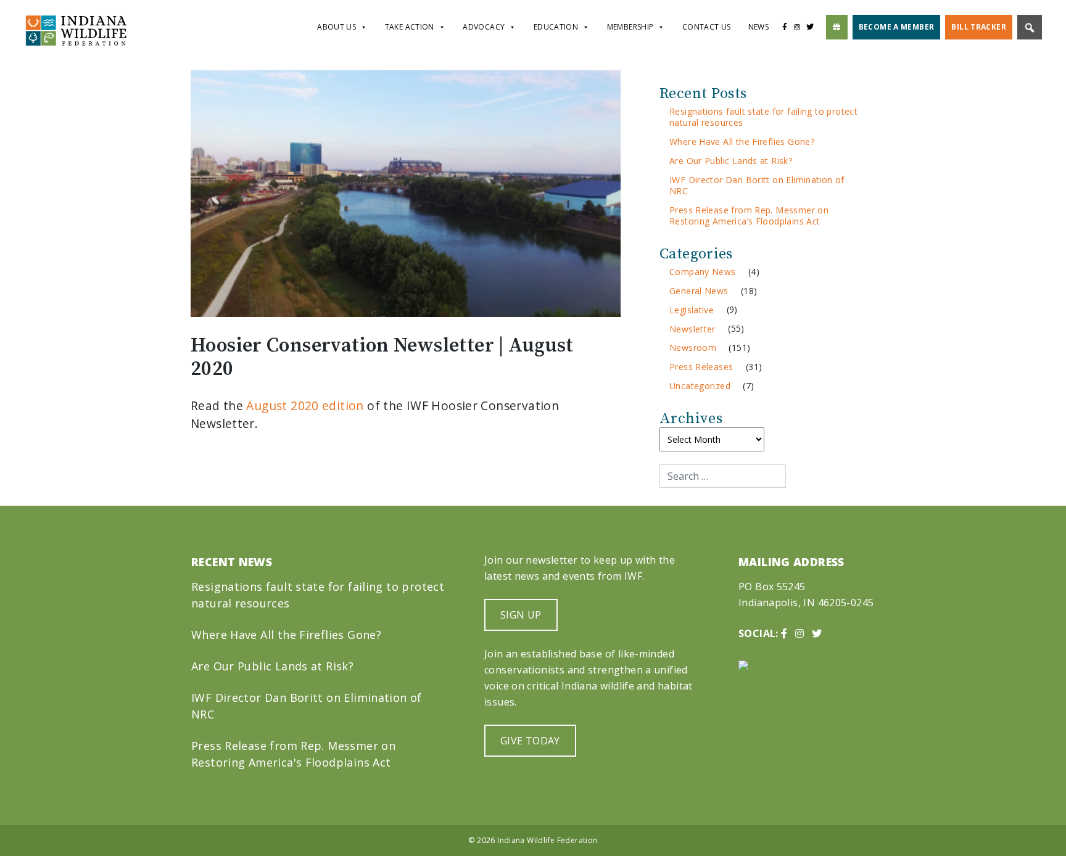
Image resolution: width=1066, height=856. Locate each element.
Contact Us (706, 27)
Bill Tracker (978, 27)
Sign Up (521, 615)
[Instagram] (797, 27)
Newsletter (692, 329)
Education (556, 27)
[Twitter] (813, 27)
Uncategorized (699, 386)
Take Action (409, 27)
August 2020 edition (304, 405)
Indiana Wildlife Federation (547, 840)
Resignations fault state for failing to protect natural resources (763, 116)
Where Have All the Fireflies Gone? (741, 141)
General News (699, 291)
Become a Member (897, 27)
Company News (702, 272)
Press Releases (701, 366)
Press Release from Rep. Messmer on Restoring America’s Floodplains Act (748, 215)
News (758, 27)
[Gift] (837, 27)
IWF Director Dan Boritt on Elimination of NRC (757, 185)
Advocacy (484, 27)
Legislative (691, 310)
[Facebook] (784, 27)
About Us (336, 27)
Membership (630, 27)
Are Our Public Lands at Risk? (730, 161)
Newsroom (692, 347)
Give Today (530, 740)
